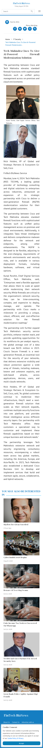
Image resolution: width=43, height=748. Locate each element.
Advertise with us (28, 722)
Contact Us (16, 722)
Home (7, 39)
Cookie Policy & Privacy (15, 738)
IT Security (17, 39)
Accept (21, 743)
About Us (6, 722)
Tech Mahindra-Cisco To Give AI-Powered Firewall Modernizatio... (20, 43)
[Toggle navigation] (39, 11)
